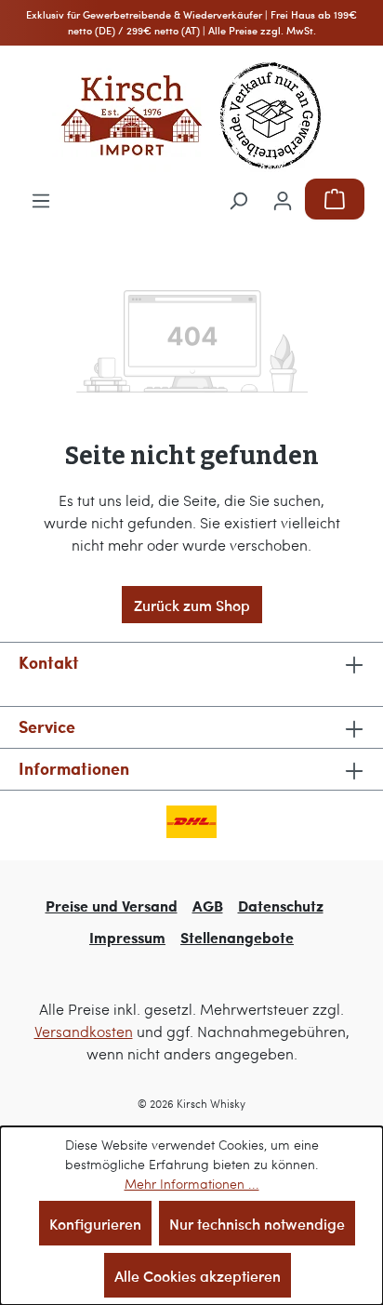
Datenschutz (281, 905)
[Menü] (41, 199)
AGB (207, 905)
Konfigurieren (95, 1223)
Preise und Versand (112, 905)
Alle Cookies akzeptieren (197, 1275)
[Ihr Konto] (282, 199)
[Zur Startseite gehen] (191, 116)
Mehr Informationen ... (192, 1183)
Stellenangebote (237, 937)
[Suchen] (238, 199)
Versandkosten (83, 1031)
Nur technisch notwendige (257, 1223)
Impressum (127, 937)
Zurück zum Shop (192, 604)
